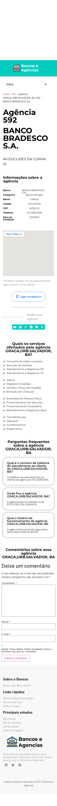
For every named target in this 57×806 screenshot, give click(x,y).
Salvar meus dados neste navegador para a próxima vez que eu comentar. (27, 650)
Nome (6, 622)
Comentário (9, 583)
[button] (45, 84)
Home (6, 94)
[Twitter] (13, 765)
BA (14, 94)
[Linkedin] (6, 765)
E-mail (6, 634)
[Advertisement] (28, 30)
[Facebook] (20, 765)
